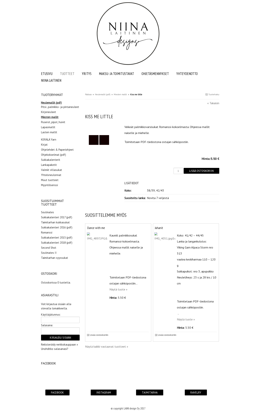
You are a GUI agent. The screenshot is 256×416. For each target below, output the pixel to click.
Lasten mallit (49, 132)
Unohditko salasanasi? (54, 349)
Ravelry (195, 392)
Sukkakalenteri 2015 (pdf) (56, 237)
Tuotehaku (213, 94)
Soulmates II (49, 252)
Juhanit (159, 228)
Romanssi (46, 232)
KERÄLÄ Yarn (48, 139)
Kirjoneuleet (48, 112)
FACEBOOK (57, 392)
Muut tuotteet (49, 180)
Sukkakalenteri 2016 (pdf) (56, 227)
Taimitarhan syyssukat (54, 258)
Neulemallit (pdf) (102, 94)
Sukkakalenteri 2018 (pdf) (56, 242)
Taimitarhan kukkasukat (55, 222)
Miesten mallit (120, 94)
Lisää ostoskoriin (99, 335)
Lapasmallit (48, 127)
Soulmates (47, 212)
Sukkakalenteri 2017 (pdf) (56, 217)
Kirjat (44, 144)
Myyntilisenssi (49, 185)
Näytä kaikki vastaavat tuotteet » (106, 346)
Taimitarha (150, 392)
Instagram (103, 392)
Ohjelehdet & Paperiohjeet (57, 149)
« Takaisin (213, 103)
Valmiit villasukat (51, 170)
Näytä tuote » (118, 289)
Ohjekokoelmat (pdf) (53, 154)
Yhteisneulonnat (51, 175)
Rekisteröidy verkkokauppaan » (59, 344)
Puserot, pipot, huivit (53, 122)
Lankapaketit (49, 165)
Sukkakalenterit (50, 160)
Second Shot (48, 247)
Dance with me (96, 228)
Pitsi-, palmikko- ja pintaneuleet (60, 107)
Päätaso (88, 94)
